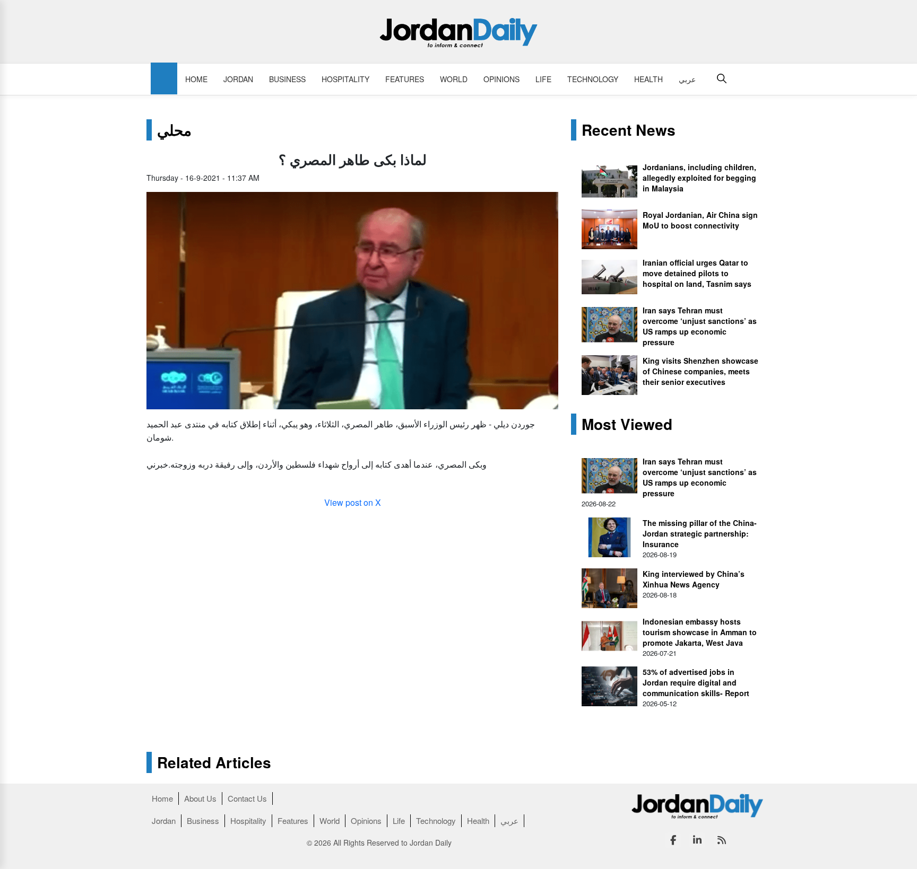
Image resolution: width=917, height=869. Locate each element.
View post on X (352, 502)
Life (543, 79)
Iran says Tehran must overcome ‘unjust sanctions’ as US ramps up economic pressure (700, 326)
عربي (687, 79)
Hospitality (345, 79)
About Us (200, 798)
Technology (592, 79)
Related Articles (214, 762)
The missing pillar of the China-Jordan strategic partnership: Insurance (700, 533)
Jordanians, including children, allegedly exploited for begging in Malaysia (699, 178)
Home (196, 79)
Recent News (629, 129)
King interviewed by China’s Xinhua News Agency (694, 579)
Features (404, 79)
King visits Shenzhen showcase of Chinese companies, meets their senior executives (700, 371)
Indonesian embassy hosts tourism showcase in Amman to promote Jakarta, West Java (700, 632)
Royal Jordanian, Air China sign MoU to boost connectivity (700, 220)
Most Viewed (627, 424)
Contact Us (247, 798)
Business (287, 79)
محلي (174, 129)
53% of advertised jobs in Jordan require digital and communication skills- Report (696, 682)
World (454, 79)
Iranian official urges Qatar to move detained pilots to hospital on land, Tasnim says (697, 273)
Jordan (238, 79)
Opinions (501, 79)
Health (648, 79)
